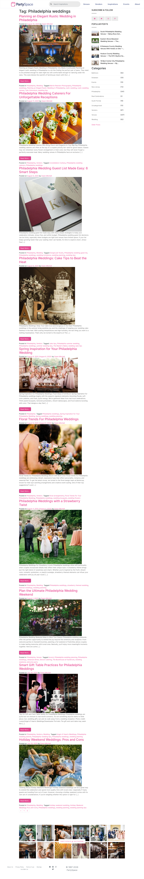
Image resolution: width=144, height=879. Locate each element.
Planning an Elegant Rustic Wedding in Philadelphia (47, 18)
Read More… (25, 81)
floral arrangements (56, 496)
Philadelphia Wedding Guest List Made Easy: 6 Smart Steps (53, 170)
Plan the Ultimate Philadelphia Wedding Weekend (48, 592)
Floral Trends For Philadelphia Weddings (49, 419)
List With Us (24, 869)
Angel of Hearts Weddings (66, 734)
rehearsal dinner (33, 660)
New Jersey (96, 87)
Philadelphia (31, 86)
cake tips (52, 343)
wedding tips (43, 90)
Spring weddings (42, 416)
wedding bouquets (60, 498)
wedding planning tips (78, 808)
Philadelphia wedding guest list (75, 253)
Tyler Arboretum (31, 90)
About (137, 4)
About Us (10, 867)
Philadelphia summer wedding (68, 343)
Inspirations (113, 4)
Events (126, 4)
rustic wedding (71, 88)
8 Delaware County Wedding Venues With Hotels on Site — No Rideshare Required (111, 48)
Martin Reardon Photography (60, 86)
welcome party (32, 662)
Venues (86, 4)
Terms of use (30, 867)
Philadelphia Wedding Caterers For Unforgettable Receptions (45, 95)
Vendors (98, 4)
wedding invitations (44, 255)
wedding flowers (74, 498)
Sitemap (39, 867)
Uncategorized (97, 105)
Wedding (39, 86)
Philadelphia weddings (34, 165)
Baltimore (95, 73)
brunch (51, 657)
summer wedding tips (45, 346)
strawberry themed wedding (77, 585)
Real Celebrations (98, 96)
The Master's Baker (60, 346)
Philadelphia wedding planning (66, 657)
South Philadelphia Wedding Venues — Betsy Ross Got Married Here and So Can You (111, 34)
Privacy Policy (19, 867)
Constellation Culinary (57, 163)
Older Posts (96, 125)
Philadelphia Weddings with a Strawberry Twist (49, 503)
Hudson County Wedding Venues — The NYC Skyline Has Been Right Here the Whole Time (112, 56)
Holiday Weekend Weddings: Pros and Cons (51, 739)
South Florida (96, 101)
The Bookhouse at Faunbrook (64, 660)
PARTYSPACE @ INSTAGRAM (72, 841)
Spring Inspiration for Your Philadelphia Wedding (48, 350)
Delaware (95, 78)
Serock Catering (46, 660)
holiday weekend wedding (59, 805)
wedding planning (58, 255)
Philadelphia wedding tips (41, 737)
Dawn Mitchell (47, 24)
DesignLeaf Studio (56, 253)
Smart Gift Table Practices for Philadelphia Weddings (50, 667)
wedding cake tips (75, 346)
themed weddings (25, 588)
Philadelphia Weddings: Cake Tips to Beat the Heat (53, 260)
